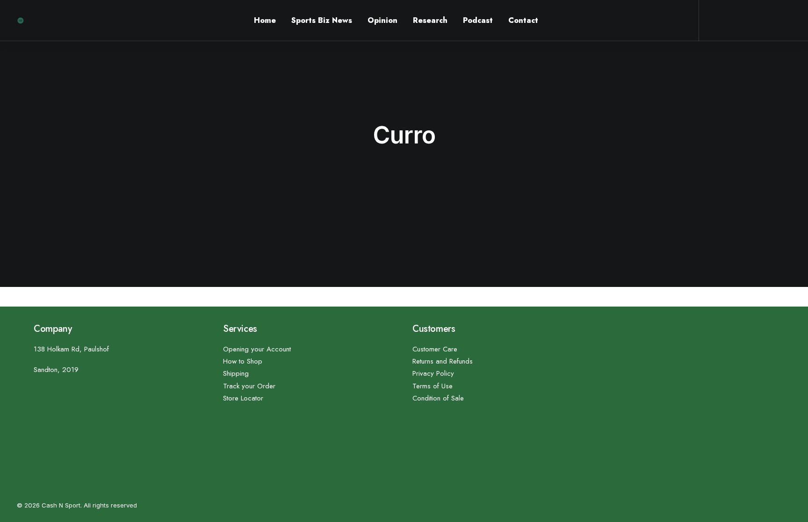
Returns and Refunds (442, 361)
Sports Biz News (321, 20)
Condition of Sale (438, 398)
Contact (523, 20)
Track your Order (249, 386)
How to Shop (242, 361)
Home (265, 20)
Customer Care (434, 349)
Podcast (478, 20)
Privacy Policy (433, 373)
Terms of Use (432, 386)
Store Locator (243, 398)
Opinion (382, 20)
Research (430, 20)
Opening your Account (257, 349)
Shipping (236, 373)
